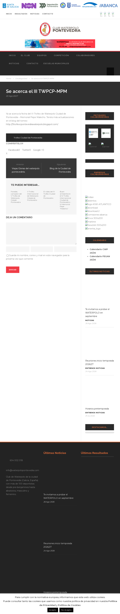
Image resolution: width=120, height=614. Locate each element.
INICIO (9, 14)
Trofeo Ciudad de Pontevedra (28, 137)
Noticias (14, 64)
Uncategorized (21, 78)
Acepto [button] (52, 610)
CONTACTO (47, 14)
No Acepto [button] (66, 610)
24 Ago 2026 (90, 371)
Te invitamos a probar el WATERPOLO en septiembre (97, 313)
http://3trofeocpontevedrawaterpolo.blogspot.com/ (32, 124)
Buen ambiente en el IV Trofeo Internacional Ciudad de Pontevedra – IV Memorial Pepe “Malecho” (65, 200)
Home (8, 78)
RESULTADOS (21, 14)
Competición (61, 55)
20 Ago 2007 (12, 96)
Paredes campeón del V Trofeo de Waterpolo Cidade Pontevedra (16, 196)
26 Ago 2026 (90, 323)
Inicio (12, 55)
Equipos (42, 55)
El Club (25, 55)
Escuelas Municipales (56, 64)
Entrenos (90, 368)
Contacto (32, 64)
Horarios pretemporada (97, 408)
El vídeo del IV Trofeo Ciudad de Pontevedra (49, 194)
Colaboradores (85, 55)
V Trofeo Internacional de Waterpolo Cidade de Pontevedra (32, 195)
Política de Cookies (69, 605)
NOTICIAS (34, 14)
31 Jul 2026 (90, 416)
